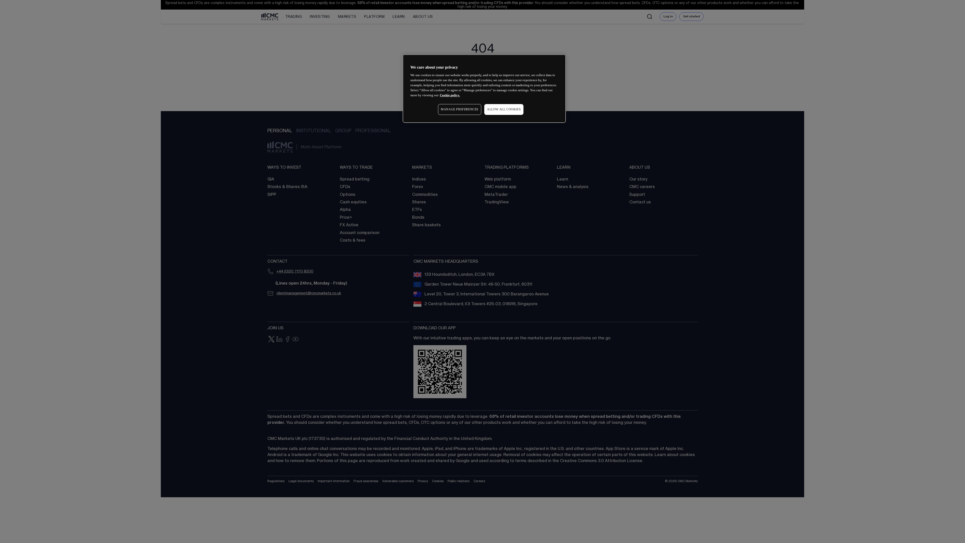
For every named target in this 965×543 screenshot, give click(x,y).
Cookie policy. (450, 95)
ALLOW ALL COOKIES (504, 109)
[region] (484, 88)
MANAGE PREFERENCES (459, 109)
